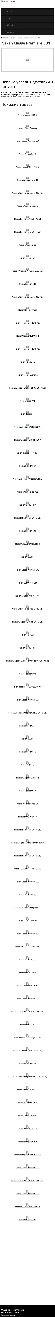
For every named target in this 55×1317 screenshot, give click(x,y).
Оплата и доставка (10, 1312)
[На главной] (17, 4)
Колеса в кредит (8, 1315)
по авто (10, 32)
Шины (9, 12)
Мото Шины (12, 25)
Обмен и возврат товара (12, 1310)
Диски (10, 18)
